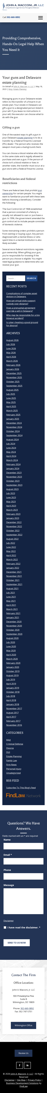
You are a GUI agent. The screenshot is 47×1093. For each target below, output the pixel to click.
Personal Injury (13, 768)
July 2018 (10, 696)
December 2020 (14, 621)
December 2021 (14, 572)
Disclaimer (9, 920)
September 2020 (14, 634)
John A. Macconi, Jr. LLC (24, 86)
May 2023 (11, 501)
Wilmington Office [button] (23, 1025)
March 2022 (12, 559)
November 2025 (14, 377)
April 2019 (11, 683)
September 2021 (14, 584)
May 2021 (11, 601)
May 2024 (11, 452)
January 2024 (12, 468)
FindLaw (24, 1086)
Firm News (11, 764)
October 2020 (12, 629)
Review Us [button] (23, 1053)
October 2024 (12, 431)
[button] (40, 18)
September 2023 (14, 485)
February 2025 (13, 414)
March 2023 (12, 509)
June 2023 (11, 497)
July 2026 (10, 344)
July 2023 (10, 493)
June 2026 (11, 348)
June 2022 (11, 547)
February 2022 (13, 563)
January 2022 (12, 567)
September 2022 (14, 534)
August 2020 (12, 638)
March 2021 (12, 609)
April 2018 (11, 700)
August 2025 (12, 389)
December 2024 (14, 423)
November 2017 (14, 708)
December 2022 (14, 522)
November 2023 (14, 476)
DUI (8, 752)
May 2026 (11, 352)
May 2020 (11, 650)
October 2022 (12, 530)
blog (10, 89)
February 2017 (13, 721)
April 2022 (11, 555)
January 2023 (12, 518)
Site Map (21, 1080)
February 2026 (13, 365)
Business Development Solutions (22, 1083)
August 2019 (12, 675)
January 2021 (12, 617)
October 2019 (12, 671)
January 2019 (12, 687)
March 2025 (12, 410)
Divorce (10, 748)
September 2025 (14, 385)
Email (8, 854)
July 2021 (10, 592)
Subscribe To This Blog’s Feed (21, 787)
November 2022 (14, 526)
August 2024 (12, 439)
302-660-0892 (13, 17)
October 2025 (12, 381)
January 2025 (12, 418)
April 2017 (11, 716)
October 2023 (12, 481)
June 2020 (11, 646)
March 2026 (12, 361)
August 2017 (12, 712)
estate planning (25, 137)
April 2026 (11, 356)
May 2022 (11, 551)
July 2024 (10, 443)
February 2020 (13, 663)
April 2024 (11, 456)
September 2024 (14, 435)
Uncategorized (13, 773)
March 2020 (12, 658)
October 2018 (12, 692)
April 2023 (11, 505)
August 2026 (12, 340)
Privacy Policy (34, 1080)
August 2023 (12, 489)
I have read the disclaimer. (23, 927)
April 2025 (11, 406)
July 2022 (10, 543)
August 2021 (12, 588)
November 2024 (14, 427)
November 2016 (14, 725)
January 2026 (12, 369)
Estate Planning (19, 89)
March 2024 (12, 460)
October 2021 (12, 580)
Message (9, 885)
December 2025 (14, 373)
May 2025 (11, 402)
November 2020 (14, 625)
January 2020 (12, 667)
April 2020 (11, 654)
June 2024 (11, 447)
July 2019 (10, 679)
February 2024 (13, 464)
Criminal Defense (14, 744)
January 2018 (12, 704)
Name (7, 839)
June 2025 (11, 398)
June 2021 (11, 596)
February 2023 (13, 514)
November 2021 (14, 576)
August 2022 (12, 538)
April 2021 (11, 605)
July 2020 (10, 642)
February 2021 (13, 613)
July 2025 (10, 394)
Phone (7, 869)
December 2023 (14, 472)
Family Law (11, 760)
